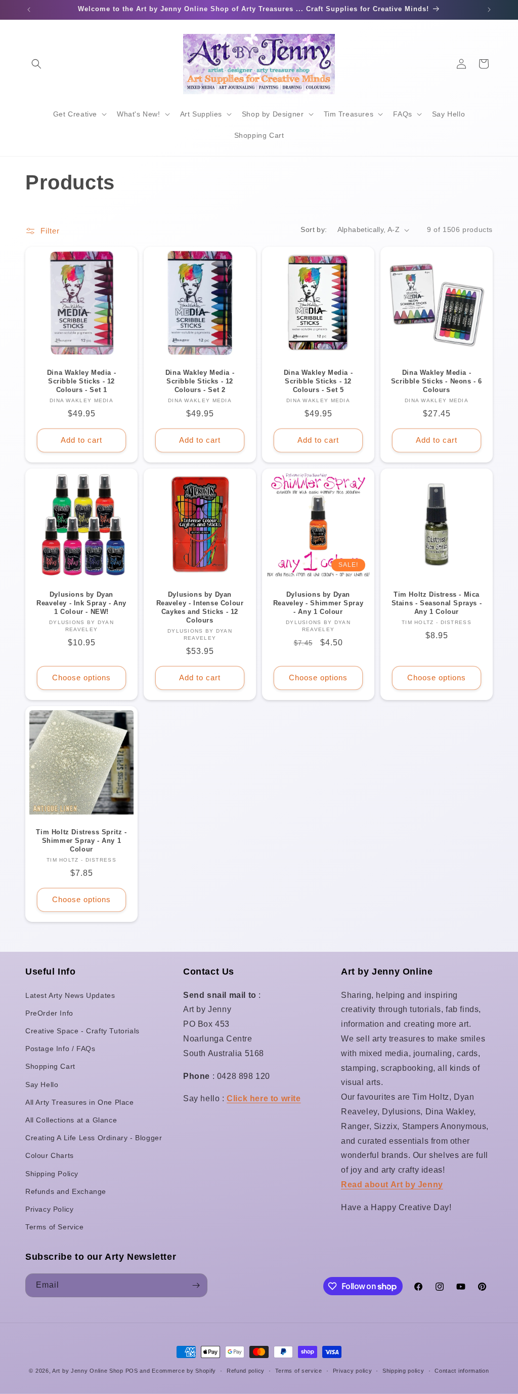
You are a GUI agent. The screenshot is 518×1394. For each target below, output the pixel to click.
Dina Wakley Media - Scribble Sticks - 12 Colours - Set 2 (199, 381)
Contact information (462, 1371)
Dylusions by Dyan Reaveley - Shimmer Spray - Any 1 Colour (318, 603)
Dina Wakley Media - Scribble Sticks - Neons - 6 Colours (436, 381)
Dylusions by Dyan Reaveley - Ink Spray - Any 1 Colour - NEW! (81, 603)
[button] (36, 64)
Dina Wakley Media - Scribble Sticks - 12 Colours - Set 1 (81, 381)
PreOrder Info (49, 1013)
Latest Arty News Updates (70, 995)
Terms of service (298, 1371)
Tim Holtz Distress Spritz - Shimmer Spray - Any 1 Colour (81, 840)
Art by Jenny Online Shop (87, 1371)
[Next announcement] (489, 9)
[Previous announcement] (29, 9)
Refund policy (246, 1371)
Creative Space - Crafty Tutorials (82, 1031)
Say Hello (41, 1084)
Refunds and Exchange (65, 1191)
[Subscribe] (196, 1285)
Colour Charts (49, 1155)
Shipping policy (403, 1371)
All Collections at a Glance (71, 1120)
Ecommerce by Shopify (184, 1371)
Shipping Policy (51, 1174)
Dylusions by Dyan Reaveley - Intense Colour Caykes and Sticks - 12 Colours (200, 607)
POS (131, 1371)
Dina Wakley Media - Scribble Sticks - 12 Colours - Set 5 (318, 381)
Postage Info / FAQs (60, 1048)
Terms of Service (54, 1227)
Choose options (81, 677)
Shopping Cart (50, 1066)
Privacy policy (352, 1371)
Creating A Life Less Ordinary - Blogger (93, 1138)
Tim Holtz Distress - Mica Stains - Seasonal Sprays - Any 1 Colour (437, 603)
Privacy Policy (49, 1209)
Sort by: (313, 229)
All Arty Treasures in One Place (79, 1102)
